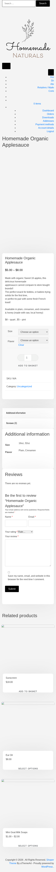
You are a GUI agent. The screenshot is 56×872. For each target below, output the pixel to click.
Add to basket (28, 365)
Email (32, 517)
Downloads (48, 117)
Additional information (16, 413)
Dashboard (48, 110)
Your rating (11, 532)
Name (9, 517)
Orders (50, 114)
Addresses (48, 121)
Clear (21, 345)
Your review (12, 536)
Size (10, 331)
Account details (46, 128)
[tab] (28, 413)
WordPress (47, 867)
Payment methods (44, 124)
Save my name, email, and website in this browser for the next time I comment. (29, 578)
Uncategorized (24, 386)
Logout (50, 131)
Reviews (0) (11, 423)
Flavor (11, 341)
